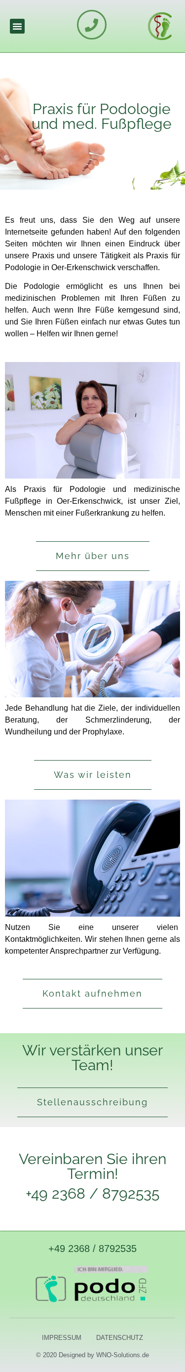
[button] (17, 26)
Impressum (61, 1337)
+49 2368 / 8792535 (92, 1248)
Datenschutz (119, 1337)
